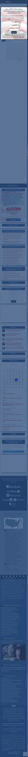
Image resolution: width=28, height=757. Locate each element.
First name (14, 22)
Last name (14, 25)
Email (14, 28)
